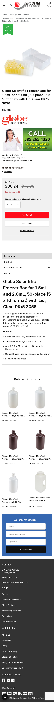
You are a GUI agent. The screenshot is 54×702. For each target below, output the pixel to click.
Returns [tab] (8, 262)
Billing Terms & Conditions (13, 662)
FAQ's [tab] (7, 273)
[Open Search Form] (11, 6)
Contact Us (7, 640)
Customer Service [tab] (13, 267)
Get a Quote (27, 224)
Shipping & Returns (10, 657)
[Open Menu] (4, 6)
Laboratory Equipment (11, 599)
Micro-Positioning (9, 605)
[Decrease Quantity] (7, 204)
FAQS (4, 646)
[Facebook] (3, 680)
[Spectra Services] (27, 5)
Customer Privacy (9, 651)
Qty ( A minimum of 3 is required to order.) (23, 199)
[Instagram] (8, 680)
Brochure (8, 171)
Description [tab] (9, 256)
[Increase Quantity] (17, 204)
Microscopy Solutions (11, 610)
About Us (6, 635)
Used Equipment (9, 621)
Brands (5, 594)
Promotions (7, 616)
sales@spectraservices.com (16, 582)
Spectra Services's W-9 (12, 668)
